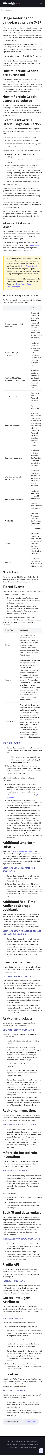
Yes (28, 1422)
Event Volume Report (29, 266)
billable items (34, 245)
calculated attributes (28, 682)
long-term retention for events (22, 851)
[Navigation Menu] (41, 3)
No (34, 1422)
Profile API (9, 521)
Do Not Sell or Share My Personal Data (22, 1447)
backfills (34, 680)
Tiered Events (36, 335)
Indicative (8, 562)
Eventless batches (12, 397)
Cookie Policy (33, 1444)
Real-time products (12, 426)
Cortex (7, 543)
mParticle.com (12, 1444)
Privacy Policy (23, 1444)
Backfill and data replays (14, 499)
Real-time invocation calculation (36, 460)
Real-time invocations (13, 458)
